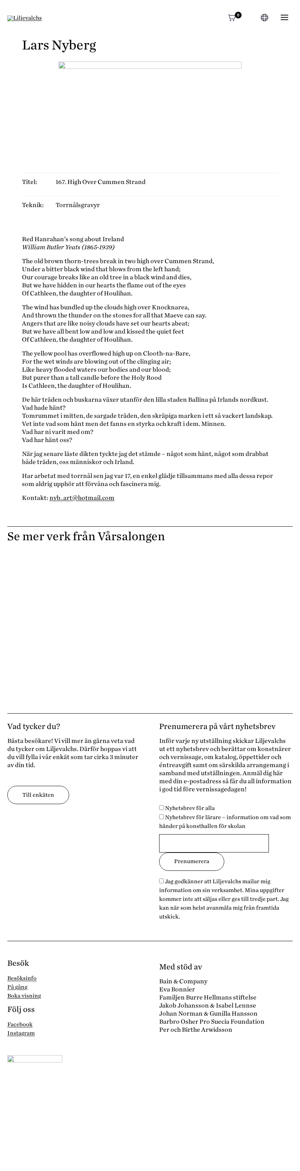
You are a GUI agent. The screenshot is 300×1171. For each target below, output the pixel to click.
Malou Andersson (185, 657)
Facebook (20, 1024)
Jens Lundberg (34, 657)
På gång (17, 987)
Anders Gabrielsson (189, 618)
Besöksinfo (22, 978)
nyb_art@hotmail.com (82, 497)
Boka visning (24, 996)
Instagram (21, 1033)
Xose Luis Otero (36, 578)
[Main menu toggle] (284, 17)
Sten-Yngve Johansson (194, 578)
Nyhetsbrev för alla (189, 808)
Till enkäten (38, 795)
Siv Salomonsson (38, 618)
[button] (250, 18)
